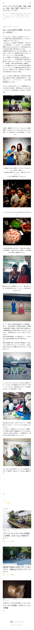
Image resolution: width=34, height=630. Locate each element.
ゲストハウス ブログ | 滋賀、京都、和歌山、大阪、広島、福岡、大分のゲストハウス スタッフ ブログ (17, 8)
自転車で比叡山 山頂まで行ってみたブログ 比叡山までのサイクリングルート (17, 569)
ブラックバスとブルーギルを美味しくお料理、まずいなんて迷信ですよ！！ (17, 535)
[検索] (30, 2)
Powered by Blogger (18, 621)
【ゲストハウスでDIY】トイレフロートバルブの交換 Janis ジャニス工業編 (17, 605)
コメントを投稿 (6, 503)
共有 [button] (4, 494)
